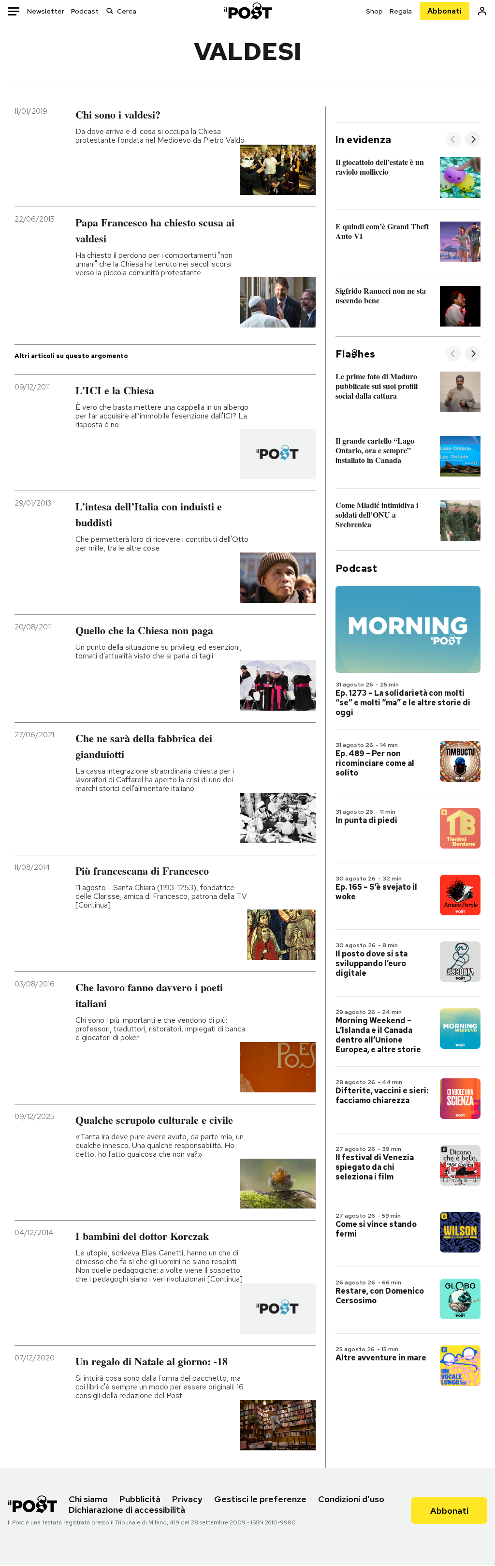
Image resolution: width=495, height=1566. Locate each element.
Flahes (355, 354)
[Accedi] (482, 11)
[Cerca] (109, 11)
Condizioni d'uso (351, 1499)
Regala (401, 11)
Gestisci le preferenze (260, 1499)
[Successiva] (472, 140)
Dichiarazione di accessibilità (127, 1509)
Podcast (85, 11)
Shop (374, 11)
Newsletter (45, 11)
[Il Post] (247, 10)
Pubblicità (139, 1499)
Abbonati (444, 11)
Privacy (187, 1499)
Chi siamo (88, 1499)
